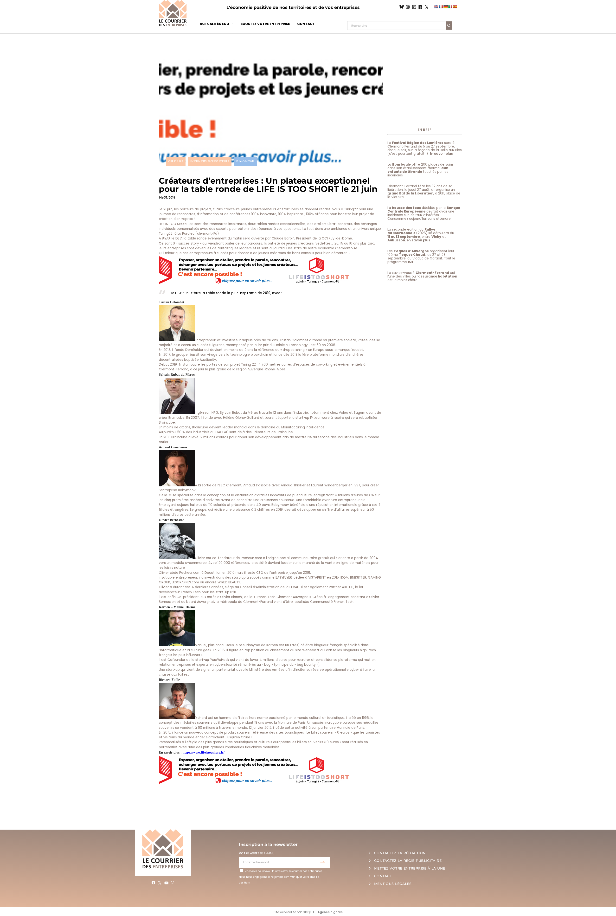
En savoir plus (441, 153)
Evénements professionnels (209, 161)
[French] (440, 7)
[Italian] (450, 7)
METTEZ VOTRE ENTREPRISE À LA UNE (409, 868)
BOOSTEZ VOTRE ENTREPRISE (265, 24)
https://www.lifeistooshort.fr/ (204, 752)
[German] (445, 7)
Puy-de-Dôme (245, 161)
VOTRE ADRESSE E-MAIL (256, 853)
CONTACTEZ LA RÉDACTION (400, 853)
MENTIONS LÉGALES (393, 884)
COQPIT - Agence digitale (322, 912)
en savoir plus (418, 240)
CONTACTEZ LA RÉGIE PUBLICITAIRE (408, 860)
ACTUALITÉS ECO (214, 24)
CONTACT (306, 24)
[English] (436, 7)
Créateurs (175, 161)
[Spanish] (455, 7)
